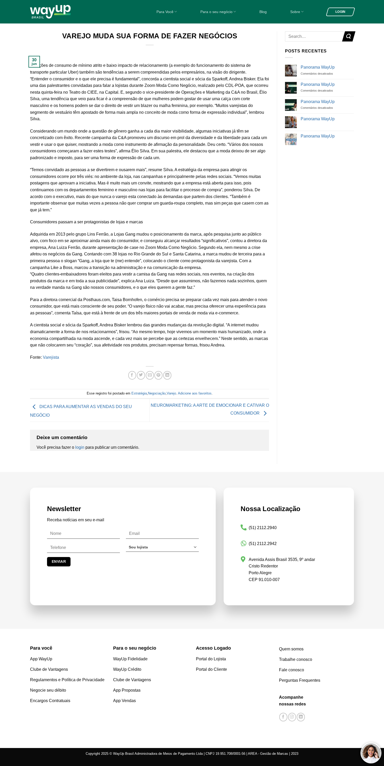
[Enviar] (348, 36)
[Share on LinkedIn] (167, 375)
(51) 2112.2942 (263, 543)
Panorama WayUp (318, 67)
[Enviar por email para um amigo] (150, 375)
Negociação (157, 393)
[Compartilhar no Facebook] (132, 375)
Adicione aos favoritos (195, 393)
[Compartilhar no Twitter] (141, 375)
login (79, 447)
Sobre (295, 12)
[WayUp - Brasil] (59, 11)
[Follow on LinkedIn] (301, 717)
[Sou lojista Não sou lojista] (162, 549)
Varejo (171, 393)
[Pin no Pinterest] (158, 375)
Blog (263, 12)
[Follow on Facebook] (283, 717)
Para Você (164, 12)
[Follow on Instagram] (292, 717)
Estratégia (139, 393)
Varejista (51, 357)
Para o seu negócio (216, 12)
